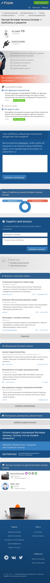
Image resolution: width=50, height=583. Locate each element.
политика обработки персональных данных (23, 575)
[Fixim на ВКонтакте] (13, 557)
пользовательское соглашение (25, 574)
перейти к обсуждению (25, 405)
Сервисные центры (14, 532)
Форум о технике (14, 547)
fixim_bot (14, 483)
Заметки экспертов (14, 536)
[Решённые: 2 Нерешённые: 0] (25, 212)
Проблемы (36, 7)
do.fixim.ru (9, 454)
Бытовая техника (27, 13)
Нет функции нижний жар (17, 90)
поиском (23, 143)
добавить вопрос (37, 249)
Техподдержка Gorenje (18, 265)
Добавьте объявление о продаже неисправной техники (19, 446)
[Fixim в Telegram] (6, 557)
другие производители (36, 15)
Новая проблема (41, 3)
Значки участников (38, 563)
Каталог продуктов (11, 13)
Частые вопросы (38, 536)
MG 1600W (16, 31)
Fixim (8, 2)
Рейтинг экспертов (38, 559)
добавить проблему (14, 177)
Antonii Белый (17, 473)
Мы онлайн (38, 532)
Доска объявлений (14, 544)
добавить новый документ (25, 422)
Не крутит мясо (11, 109)
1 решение (20, 100)
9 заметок (25, 336)
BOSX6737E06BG (18, 41)
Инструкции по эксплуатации (14, 540)
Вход (46, 7)
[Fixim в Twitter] (21, 557)
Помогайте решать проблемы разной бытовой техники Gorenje (27, 54)
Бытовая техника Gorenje (19, 262)
